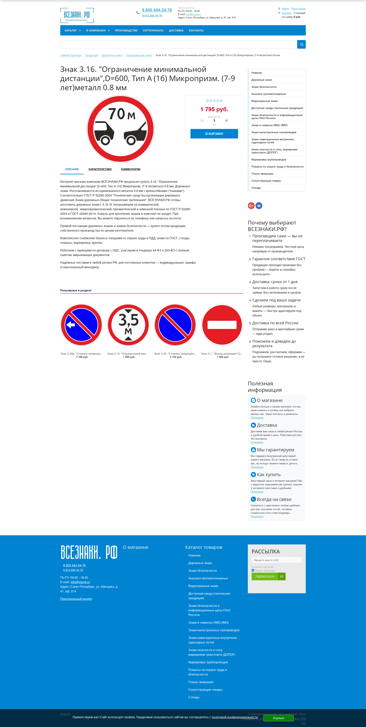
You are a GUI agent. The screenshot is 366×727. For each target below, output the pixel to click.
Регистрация (298, 8)
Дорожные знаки (261, 79)
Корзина (286, 13)
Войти (285, 8)
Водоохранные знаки (264, 101)
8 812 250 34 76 (152, 15)
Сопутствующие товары (266, 180)
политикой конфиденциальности (235, 717)
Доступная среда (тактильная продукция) (277, 108)
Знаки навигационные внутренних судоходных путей (272, 140)
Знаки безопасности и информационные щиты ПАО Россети (277, 116)
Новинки (256, 72)
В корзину (214, 133)
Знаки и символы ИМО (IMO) (269, 125)
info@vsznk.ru (193, 14)
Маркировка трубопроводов (268, 159)
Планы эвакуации (262, 173)
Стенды (256, 187)
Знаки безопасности (264, 87)
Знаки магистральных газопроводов (273, 132)
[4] (217, 100)
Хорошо (278, 718)
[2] (210, 100)
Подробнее (257, 417)
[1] (207, 100)
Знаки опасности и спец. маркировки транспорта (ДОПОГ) (274, 150)
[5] (221, 100)
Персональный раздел (76, 599)
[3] (214, 100)
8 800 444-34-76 (157, 9)
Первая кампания (265, 570)
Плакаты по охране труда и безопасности (277, 166)
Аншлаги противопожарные (268, 94)
